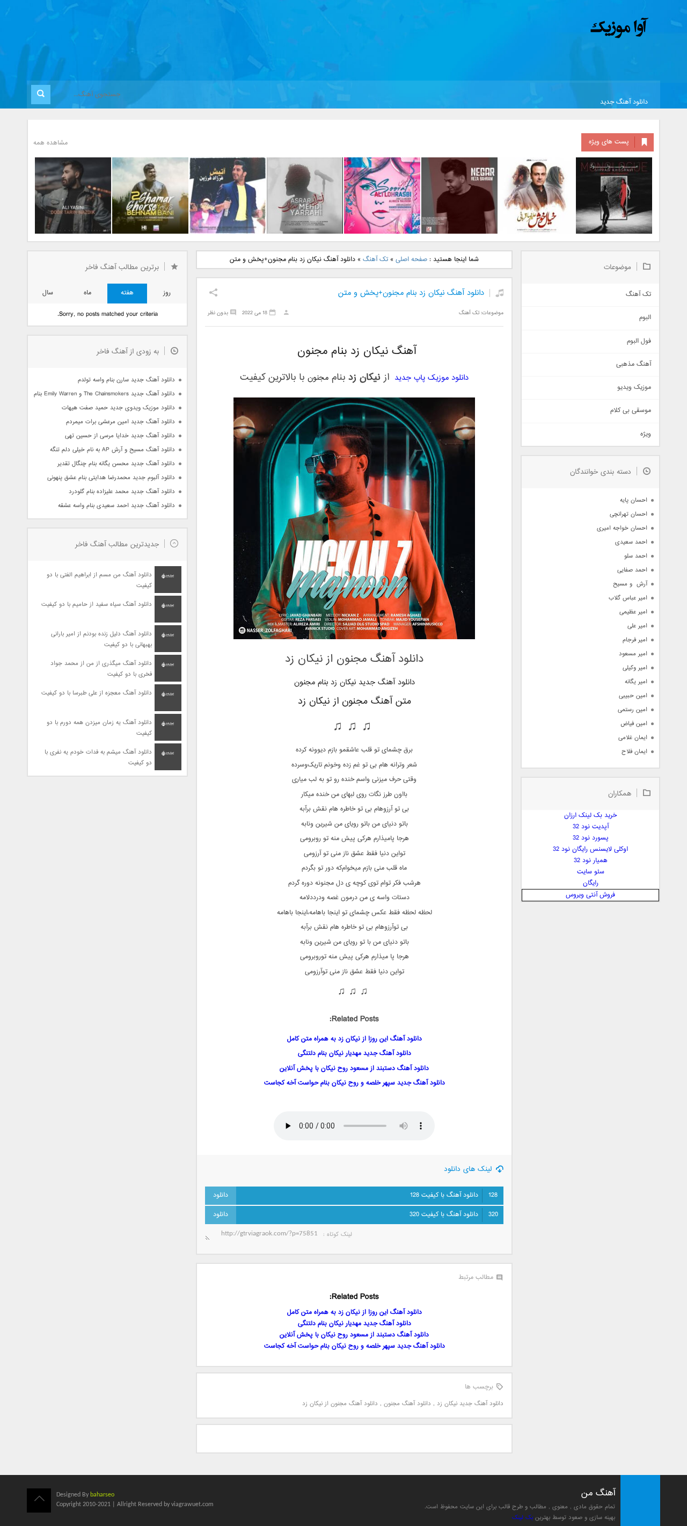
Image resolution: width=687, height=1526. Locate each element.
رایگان (590, 883)
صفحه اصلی (411, 259)
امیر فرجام (635, 640)
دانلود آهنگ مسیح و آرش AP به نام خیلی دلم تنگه (112, 450)
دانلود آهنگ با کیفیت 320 (454, 1214)
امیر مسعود (633, 654)
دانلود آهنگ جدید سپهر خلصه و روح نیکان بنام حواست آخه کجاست (354, 1083)
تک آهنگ (375, 259)
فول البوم (639, 341)
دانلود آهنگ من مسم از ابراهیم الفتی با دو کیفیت (99, 580)
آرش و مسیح (630, 584)
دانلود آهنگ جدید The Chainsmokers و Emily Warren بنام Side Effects (104, 394)
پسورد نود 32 (591, 838)
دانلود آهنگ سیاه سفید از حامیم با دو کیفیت (96, 604)
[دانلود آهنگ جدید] (530, 28)
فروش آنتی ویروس (590, 895)
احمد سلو (635, 556)
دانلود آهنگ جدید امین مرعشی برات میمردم (120, 422)
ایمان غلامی (632, 738)
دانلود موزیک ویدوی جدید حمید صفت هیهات (118, 408)
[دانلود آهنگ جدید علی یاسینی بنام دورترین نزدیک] (73, 195)
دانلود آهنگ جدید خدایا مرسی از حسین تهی (120, 436)
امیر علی (637, 626)
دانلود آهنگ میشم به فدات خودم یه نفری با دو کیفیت (98, 757)
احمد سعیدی (631, 542)
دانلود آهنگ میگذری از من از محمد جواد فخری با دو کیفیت (101, 669)
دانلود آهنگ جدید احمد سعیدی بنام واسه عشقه (116, 506)
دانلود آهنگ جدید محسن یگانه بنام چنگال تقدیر (116, 464)
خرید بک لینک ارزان (590, 815)
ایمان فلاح (634, 752)
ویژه (645, 434)
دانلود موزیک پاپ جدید (431, 378)
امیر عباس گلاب (628, 598)
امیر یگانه (636, 682)
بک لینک (522, 1518)
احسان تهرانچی (628, 514)
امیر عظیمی (633, 612)
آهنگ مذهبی (633, 364)
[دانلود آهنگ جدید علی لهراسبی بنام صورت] (382, 195)
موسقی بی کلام (630, 410)
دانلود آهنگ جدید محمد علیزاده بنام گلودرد (122, 492)
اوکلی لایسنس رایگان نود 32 (590, 849)
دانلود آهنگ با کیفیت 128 (454, 1195)
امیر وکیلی (635, 668)
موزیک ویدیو (634, 387)
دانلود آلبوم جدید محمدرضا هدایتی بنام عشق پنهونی (111, 478)
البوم (645, 317)
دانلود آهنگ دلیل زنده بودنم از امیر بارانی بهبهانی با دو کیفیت (101, 639)
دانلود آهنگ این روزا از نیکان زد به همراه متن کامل (354, 1039)
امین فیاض (633, 724)
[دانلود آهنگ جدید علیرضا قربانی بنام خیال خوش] (537, 195)
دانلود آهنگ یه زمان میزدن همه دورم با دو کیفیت (99, 728)
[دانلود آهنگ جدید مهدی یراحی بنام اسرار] (305, 195)
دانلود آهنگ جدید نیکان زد (470, 1404)
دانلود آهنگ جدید (624, 102)
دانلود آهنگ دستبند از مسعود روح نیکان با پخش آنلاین (354, 1068)
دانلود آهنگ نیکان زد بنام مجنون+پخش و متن (411, 293)
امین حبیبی (633, 696)
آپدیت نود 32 (591, 827)
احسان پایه (633, 500)
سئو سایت (590, 872)
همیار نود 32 (591, 860)
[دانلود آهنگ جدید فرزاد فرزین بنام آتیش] (227, 195)
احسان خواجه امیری (622, 528)
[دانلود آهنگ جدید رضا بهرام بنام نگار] (459, 195)
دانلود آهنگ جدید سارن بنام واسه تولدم (126, 380)
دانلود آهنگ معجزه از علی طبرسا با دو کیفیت (96, 693)
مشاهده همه (50, 143)
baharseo (102, 1495)
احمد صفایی (632, 570)
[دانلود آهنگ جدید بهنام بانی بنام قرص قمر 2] (150, 195)
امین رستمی (632, 710)
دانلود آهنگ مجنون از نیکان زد (340, 1404)
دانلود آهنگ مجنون (407, 1404)
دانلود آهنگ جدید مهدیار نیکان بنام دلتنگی (354, 1053)
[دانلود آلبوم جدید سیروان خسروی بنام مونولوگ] (614, 195)
